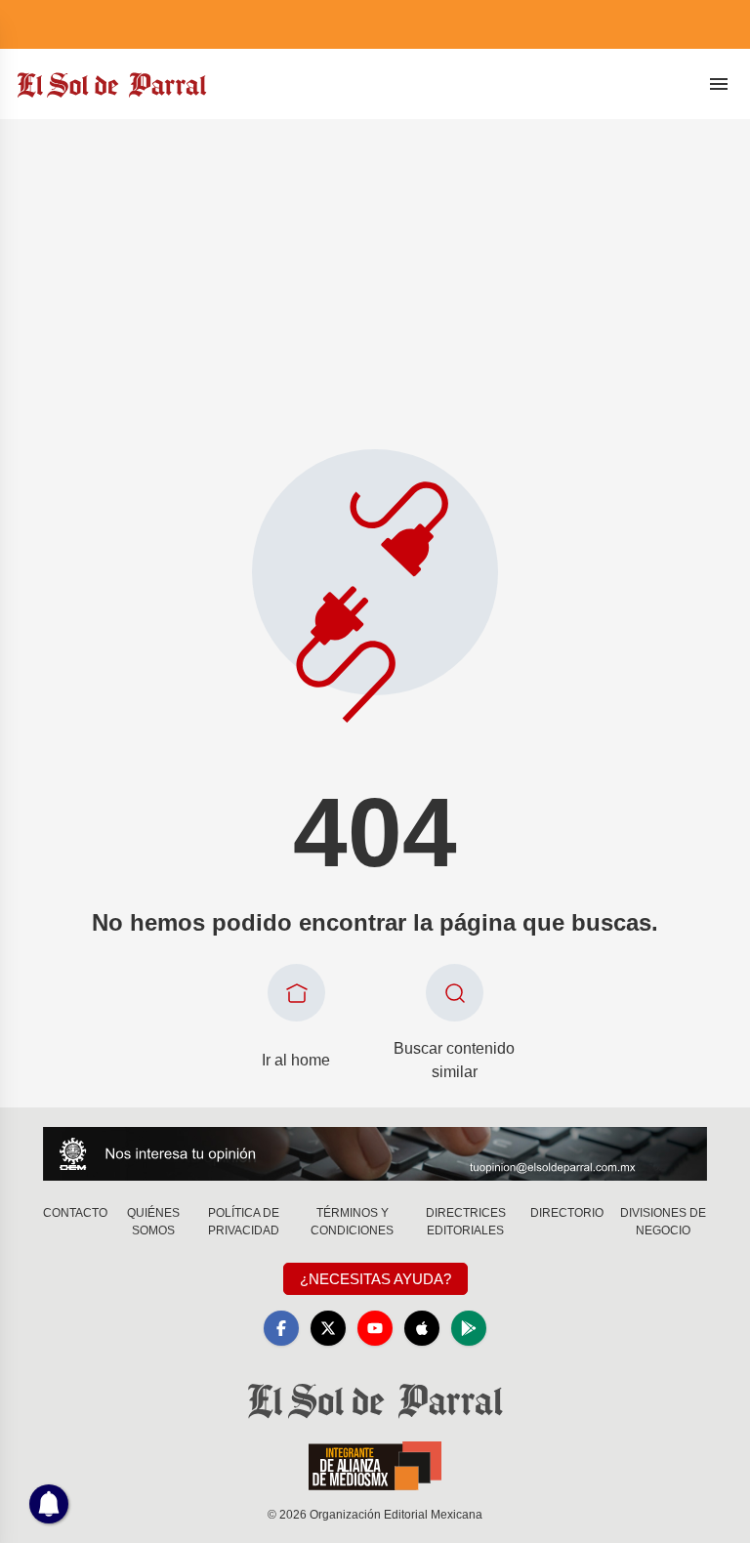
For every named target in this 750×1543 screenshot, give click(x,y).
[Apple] (421, 1328)
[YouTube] (375, 1328)
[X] (328, 1328)
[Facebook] (281, 1328)
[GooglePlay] (468, 1328)
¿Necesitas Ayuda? (375, 1279)
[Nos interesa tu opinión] (375, 1154)
